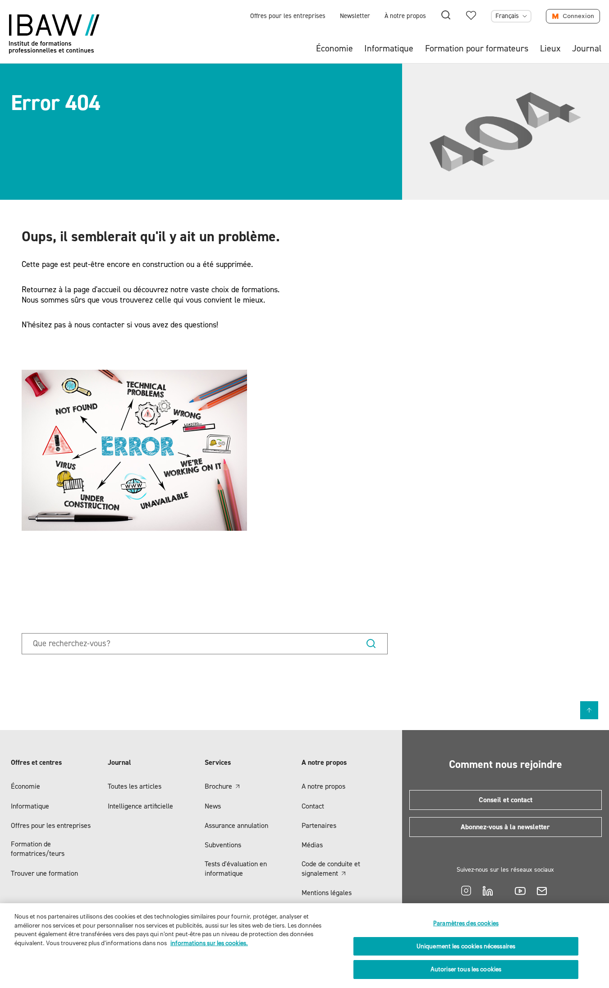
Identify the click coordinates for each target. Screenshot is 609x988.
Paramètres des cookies (466, 923)
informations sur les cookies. (209, 943)
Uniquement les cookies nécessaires (466, 946)
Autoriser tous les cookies (465, 969)
